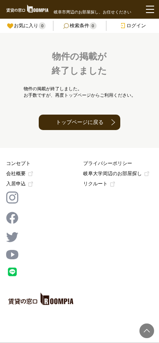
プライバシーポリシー (107, 163)
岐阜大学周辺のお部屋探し (112, 173)
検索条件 (82, 25)
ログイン (136, 25)
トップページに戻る (80, 122)
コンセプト (18, 163)
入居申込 (16, 184)
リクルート (95, 184)
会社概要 (16, 173)
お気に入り (29, 25)
